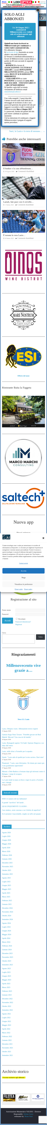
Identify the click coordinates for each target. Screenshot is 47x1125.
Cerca (4, 633)
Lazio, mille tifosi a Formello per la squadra (17, 751)
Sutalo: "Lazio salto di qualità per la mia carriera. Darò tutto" (23, 757)
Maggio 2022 (6, 1025)
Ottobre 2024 (6, 916)
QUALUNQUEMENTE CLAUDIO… (15, 806)
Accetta (23, 571)
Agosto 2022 (6, 1014)
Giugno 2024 (6, 931)
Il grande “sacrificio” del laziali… (13, 803)
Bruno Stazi (28, 1116)
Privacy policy (19, 589)
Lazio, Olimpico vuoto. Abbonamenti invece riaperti (20, 729)
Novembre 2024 (7, 912)
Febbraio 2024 (7, 946)
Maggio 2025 (6, 889)
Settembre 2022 (7, 1010)
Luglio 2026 (6, 836)
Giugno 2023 (6, 976)
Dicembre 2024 (7, 908)
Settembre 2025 (7, 874)
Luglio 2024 (6, 927)
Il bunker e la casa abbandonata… (18, 168)
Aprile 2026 (6, 848)
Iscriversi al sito (12, 52)
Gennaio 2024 (7, 950)
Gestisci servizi (23, 563)
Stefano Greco (28, 1114)
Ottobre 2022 (6, 1006)
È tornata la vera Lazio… (14, 235)
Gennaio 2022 (7, 1040)
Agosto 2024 (6, 923)
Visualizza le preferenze (24, 584)
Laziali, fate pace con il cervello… (18, 202)
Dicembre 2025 (7, 863)
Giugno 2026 (6, 840)
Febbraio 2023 (7, 991)
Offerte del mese (23, 376)
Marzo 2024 (6, 942)
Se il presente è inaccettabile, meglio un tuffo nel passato (21, 814)
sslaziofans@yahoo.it (12, 92)
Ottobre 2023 (6, 961)
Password (5, 614)
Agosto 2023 (6, 968)
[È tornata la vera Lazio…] (23, 212)
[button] (43, 538)
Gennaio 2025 (7, 904)
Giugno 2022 (6, 1021)
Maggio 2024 (6, 934)
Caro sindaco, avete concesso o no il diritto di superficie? (21, 810)
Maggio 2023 (6, 980)
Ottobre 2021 (6, 1052)
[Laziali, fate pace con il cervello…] (23, 178)
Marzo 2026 (6, 851)
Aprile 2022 (6, 1029)
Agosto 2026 (6, 832)
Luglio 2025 (6, 882)
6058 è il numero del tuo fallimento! (14, 799)
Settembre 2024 (7, 919)
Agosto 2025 (6, 878)
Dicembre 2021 (7, 1044)
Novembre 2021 (7, 1048)
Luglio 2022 (6, 1018)
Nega (24, 578)
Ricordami (21, 619)
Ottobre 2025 (6, 870)
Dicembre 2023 (7, 953)
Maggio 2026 (6, 844)
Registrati (18, 624)
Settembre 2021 (7, 1055)
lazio (40, 71)
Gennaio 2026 (7, 859)
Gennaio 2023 (7, 995)
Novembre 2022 (7, 1002)
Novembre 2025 (7, 866)
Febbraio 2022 (7, 1036)
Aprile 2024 (6, 938)
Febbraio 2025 (7, 900)
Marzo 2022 (6, 1033)
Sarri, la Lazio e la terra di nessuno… (27, 131)
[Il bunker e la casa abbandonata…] (23, 145)
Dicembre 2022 (7, 999)
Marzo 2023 (6, 987)
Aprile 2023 (6, 984)
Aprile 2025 (6, 893)
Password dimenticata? (23, 622)
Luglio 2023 (6, 972)
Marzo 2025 (6, 897)
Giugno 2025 (6, 885)
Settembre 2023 (7, 965)
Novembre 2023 (7, 957)
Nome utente (6, 610)
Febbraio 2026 (7, 855)
